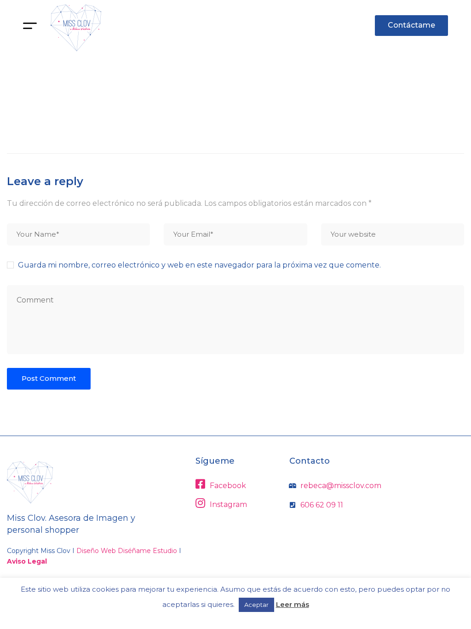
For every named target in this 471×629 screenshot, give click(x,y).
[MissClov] (76, 28)
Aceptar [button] (256, 604)
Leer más (292, 604)
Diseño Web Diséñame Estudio (126, 551)
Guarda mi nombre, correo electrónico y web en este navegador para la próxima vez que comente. (199, 265)
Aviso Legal (27, 561)
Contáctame (411, 25)
